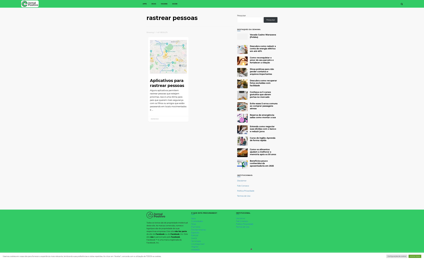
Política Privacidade (245, 191)
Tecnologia (196, 241)
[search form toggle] (402, 4)
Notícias (194, 235)
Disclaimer (241, 181)
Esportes (195, 233)
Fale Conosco (243, 186)
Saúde (174, 4)
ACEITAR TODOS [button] (415, 256)
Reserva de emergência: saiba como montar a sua (263, 116)
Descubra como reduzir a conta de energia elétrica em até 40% (263, 48)
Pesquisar (241, 16)
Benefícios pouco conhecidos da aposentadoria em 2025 (262, 163)
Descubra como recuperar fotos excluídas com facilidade (263, 83)
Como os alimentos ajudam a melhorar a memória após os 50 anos (263, 151)
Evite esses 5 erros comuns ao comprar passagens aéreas (263, 106)
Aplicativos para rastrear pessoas (167, 83)
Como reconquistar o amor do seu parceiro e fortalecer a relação (262, 60)
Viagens (164, 4)
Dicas (153, 4)
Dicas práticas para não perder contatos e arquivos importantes (262, 71)
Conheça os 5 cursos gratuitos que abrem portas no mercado (260, 94)
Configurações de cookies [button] (397, 256)
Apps (145, 4)
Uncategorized (197, 244)
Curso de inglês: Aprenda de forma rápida (262, 139)
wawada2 (195, 250)
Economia (195, 227)
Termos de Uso (243, 196)
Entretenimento (198, 230)
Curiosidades (197, 221)
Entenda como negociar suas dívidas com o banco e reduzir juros (263, 128)
